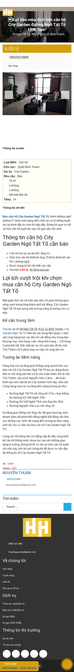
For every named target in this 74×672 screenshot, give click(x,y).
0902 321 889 (15, 543)
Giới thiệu (7, 569)
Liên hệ (6, 582)
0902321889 (18, 57)
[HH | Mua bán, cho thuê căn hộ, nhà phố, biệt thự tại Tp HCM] (6, 11)
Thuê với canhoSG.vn (14, 603)
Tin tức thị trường (11, 645)
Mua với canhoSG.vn (13, 610)
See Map (13, 65)
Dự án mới (8, 638)
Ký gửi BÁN (9, 616)
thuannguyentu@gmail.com (21, 484)
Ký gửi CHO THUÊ (12, 623)
